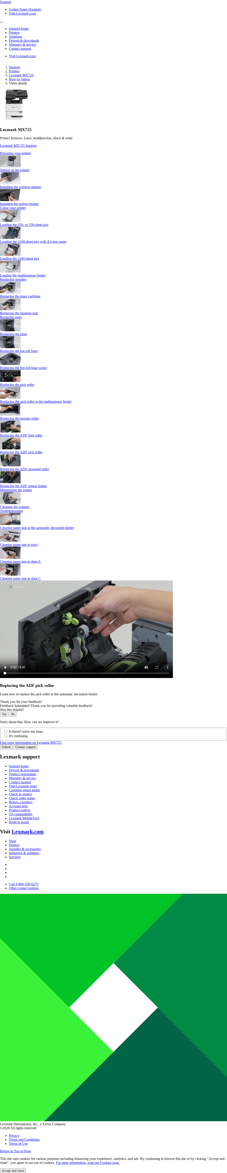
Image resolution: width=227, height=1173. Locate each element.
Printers (14, 71)
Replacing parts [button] (11, 317)
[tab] (113, 153)
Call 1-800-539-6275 (23, 884)
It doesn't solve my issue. (26, 731)
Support (14, 67)
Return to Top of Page (15, 1151)
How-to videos (19, 79)
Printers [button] (14, 32)
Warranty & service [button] (22, 44)
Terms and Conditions (24, 1139)
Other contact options (24, 888)
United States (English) (25, 9)
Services (15, 857)
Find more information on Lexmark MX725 (30, 742)
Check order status (22, 798)
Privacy (14, 1135)
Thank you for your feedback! (21, 702)
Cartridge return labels (24, 790)
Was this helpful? (12, 710)
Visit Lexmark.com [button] (22, 13)
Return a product (20, 802)
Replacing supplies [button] (13, 279)
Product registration (22, 774)
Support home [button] (19, 28)
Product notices (19, 810)
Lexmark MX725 (21, 75)
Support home (19, 766)
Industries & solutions (24, 853)
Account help (18, 806)
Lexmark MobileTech (24, 818)
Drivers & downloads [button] (24, 40)
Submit (6, 747)
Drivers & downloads (24, 770)
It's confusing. (18, 736)
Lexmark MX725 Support (18, 146)
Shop (12, 841)
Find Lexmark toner (23, 786)
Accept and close (13, 1170)
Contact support (25, 747)
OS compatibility (21, 814)
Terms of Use (18, 1143)
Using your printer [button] (13, 208)
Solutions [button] (15, 36)
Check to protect (20, 794)
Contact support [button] (20, 48)
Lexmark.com (28, 831)
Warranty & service (22, 778)
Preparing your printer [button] (15, 153)
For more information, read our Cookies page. (88, 1163)
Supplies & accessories (25, 849)
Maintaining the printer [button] (16, 490)
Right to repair (19, 822)
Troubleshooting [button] (11, 511)
